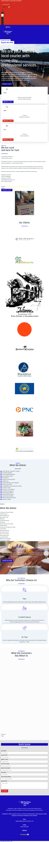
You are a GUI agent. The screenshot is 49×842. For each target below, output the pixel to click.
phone (24, 825)
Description (4, 781)
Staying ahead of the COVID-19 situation (11, 0)
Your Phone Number (6, 776)
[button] (2, 10)
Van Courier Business (10, 188)
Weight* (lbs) (4, 759)
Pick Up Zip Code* (5, 763)
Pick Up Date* (4, 755)
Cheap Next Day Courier (22, 186)
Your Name (3, 751)
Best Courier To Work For (11, 186)
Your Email (3, 772)
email (24, 819)
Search (3, 13)
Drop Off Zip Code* (5, 768)
